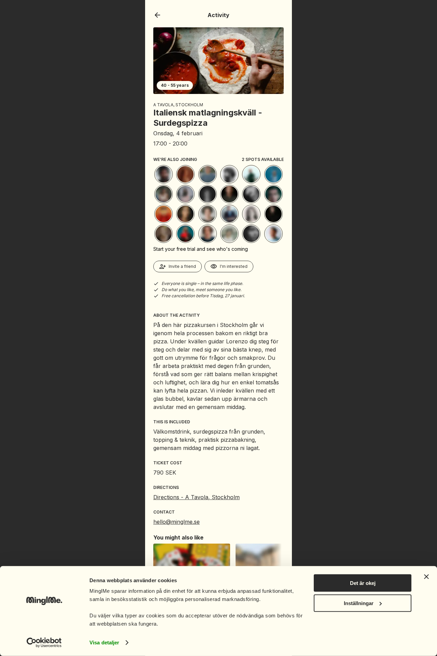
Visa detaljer (104, 642)
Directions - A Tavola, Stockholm (196, 497)
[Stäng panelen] (426, 576)
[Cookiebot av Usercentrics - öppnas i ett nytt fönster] (44, 643)
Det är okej (363, 583)
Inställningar (358, 603)
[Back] (157, 15)
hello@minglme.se (176, 521)
